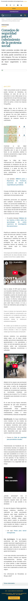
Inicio (3, 19)
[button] (21, 15)
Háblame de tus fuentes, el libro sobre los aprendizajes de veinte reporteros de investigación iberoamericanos (16, 222)
